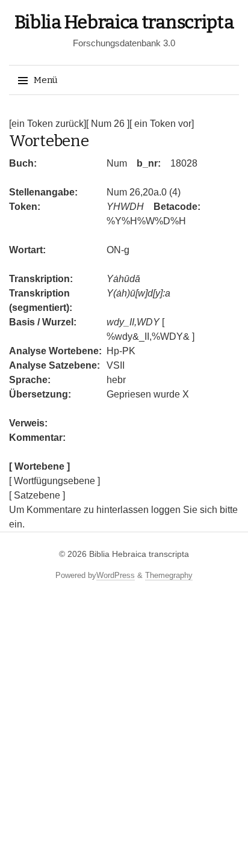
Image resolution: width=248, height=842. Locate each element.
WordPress (115, 575)
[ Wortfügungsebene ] (54, 481)
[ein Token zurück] (47, 123)
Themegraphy (169, 575)
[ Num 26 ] (107, 123)
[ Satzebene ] (37, 495)
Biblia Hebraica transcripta (124, 22)
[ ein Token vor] (161, 123)
